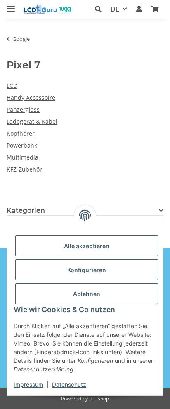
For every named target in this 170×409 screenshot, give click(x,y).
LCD (12, 85)
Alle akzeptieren (86, 245)
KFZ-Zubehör (24, 169)
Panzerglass (23, 109)
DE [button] (115, 9)
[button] (100, 9)
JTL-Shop (99, 398)
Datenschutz (69, 384)
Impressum (28, 384)
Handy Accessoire (31, 97)
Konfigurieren (86, 269)
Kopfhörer (21, 133)
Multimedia (22, 157)
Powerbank (22, 145)
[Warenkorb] (155, 9)
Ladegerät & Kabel (32, 121)
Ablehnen (86, 293)
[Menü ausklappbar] (11, 5)
